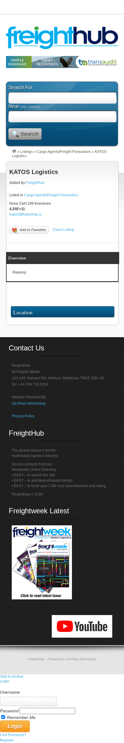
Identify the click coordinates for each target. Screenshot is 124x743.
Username (10, 692)
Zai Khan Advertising (28, 403)
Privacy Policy (23, 416)
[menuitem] (62, 686)
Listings (26, 152)
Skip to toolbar (11, 676)
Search (29, 134)
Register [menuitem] (7, 740)
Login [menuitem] (4, 681)
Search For (20, 87)
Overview (17, 258)
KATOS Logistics (33, 172)
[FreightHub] (14, 152)
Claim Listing (63, 230)
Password (9, 710)
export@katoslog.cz (25, 214)
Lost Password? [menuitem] (13, 735)
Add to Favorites (33, 230)
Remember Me (21, 717)
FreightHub (35, 183)
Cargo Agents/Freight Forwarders (64, 152)
